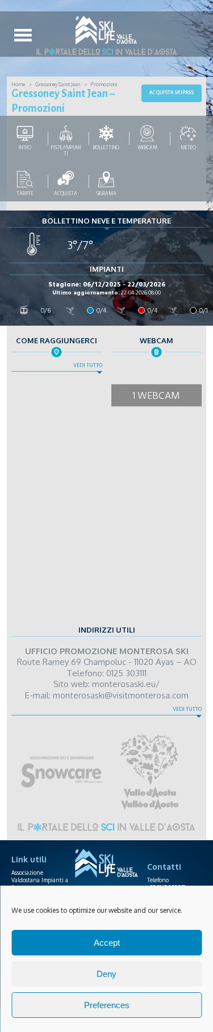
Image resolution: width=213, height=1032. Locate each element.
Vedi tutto (87, 365)
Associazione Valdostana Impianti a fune (39, 880)
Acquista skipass (171, 92)
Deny (106, 974)
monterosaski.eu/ (126, 684)
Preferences (107, 1005)
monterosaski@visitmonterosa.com (121, 695)
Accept (107, 942)
